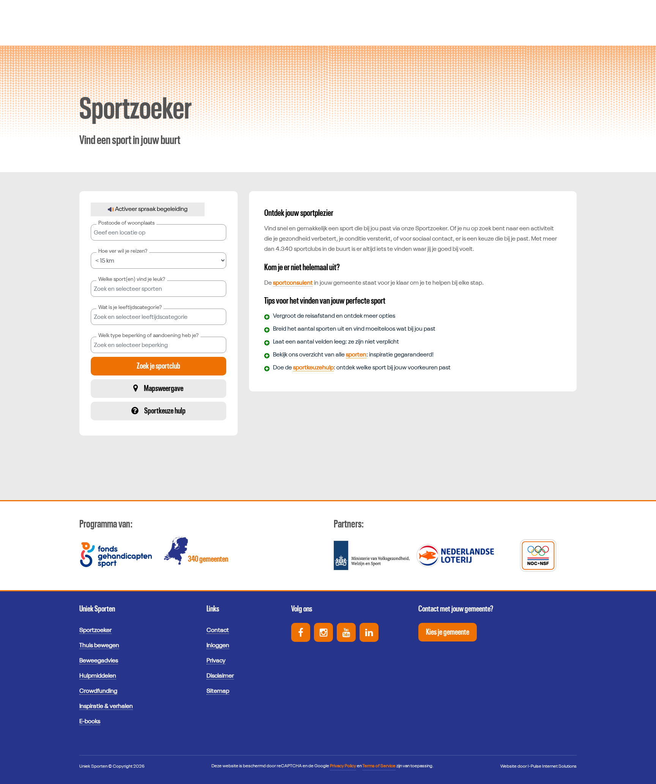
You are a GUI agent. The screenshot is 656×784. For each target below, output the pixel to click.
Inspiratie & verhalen (106, 706)
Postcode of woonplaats (126, 223)
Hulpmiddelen (97, 676)
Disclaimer (220, 676)
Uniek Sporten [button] (97, 609)
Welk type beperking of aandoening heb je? (148, 335)
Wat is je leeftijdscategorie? (130, 307)
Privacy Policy (343, 766)
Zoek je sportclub (158, 366)
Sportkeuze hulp (165, 411)
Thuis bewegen (99, 646)
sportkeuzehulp (313, 368)
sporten (356, 355)
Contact (218, 630)
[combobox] (158, 288)
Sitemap (218, 691)
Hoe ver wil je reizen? (122, 251)
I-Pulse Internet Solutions (552, 766)
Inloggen (218, 646)
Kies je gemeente (447, 632)
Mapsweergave (163, 388)
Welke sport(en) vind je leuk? (131, 279)
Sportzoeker (95, 630)
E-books (89, 722)
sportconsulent (293, 283)
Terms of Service (379, 766)
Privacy (216, 661)
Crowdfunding (98, 691)
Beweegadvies (98, 661)
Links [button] (213, 609)
